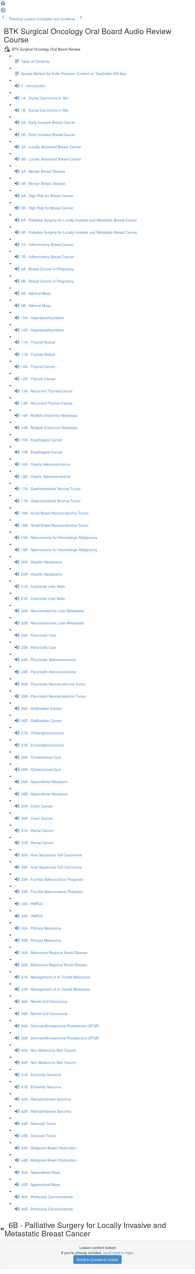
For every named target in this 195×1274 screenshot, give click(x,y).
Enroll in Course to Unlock (97, 1259)
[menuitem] (3, 11)
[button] (3, 4)
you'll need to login (118, 1252)
